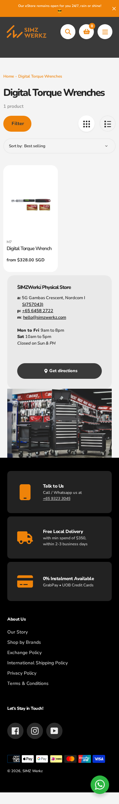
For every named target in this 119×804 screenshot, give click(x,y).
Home (8, 76)
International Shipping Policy (37, 663)
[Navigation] (105, 31)
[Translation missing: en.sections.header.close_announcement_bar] (114, 8)
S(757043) (32, 304)
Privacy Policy (21, 673)
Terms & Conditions (28, 683)
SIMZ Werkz (32, 771)
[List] (107, 123)
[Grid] (86, 123)
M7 (9, 241)
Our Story (17, 632)
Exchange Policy (24, 652)
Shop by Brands (24, 642)
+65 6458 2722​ (37, 311)
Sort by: (15, 146)
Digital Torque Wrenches (40, 76)
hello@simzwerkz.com (44, 317)
